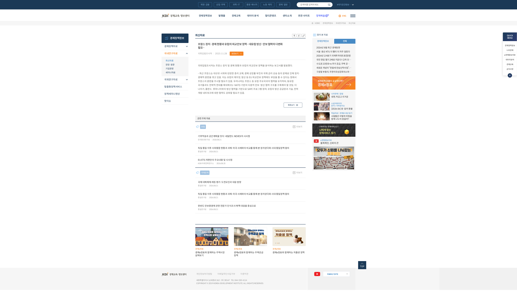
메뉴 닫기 (510, 75)
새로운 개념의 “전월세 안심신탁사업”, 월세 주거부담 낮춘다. (333, 67)
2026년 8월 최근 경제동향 (328, 47)
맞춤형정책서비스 (173, 86)
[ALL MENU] (352, 16)
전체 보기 (345, 4)
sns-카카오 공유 (294, 35)
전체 (345, 41)
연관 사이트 (304, 15)
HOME (317, 23)
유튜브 (317, 274)
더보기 (299, 126)
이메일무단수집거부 (226, 274)
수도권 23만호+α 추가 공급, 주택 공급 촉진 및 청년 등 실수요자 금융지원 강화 (333, 63)
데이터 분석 (253, 15)
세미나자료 (170, 72)
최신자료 (352, 23)
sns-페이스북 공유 (299, 35)
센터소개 (287, 15)
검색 (329, 4)
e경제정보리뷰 (510, 55)
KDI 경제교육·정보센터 (175, 15)
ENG (344, 16)
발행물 (222, 15)
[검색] (315, 4)
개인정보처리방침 (204, 274)
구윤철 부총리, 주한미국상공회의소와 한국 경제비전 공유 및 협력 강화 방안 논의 (333, 71)
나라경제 (509, 50)
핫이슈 (167, 101)
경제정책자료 (171, 46)
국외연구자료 (171, 79)
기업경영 (169, 68)
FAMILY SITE (332, 274)
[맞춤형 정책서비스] (333, 130)
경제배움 (322, 15)
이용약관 (244, 274)
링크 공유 (304, 35)
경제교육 (236, 15)
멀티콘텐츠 (270, 15)
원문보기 (235, 53)
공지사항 (509, 69)
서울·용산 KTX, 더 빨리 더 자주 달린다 (333, 51)
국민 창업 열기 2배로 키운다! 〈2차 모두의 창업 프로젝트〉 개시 (333, 59)
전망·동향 (170, 64)
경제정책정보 (205, 15)
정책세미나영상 (172, 93)
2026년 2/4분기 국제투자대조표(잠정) (333, 55)
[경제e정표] (333, 83)
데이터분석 (510, 59)
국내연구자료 (341, 23)
